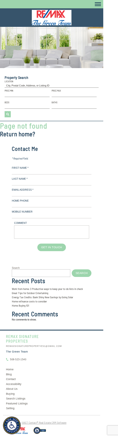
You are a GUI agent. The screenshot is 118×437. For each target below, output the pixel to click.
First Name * (20, 168)
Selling (10, 408)
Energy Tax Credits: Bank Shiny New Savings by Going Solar (42, 297)
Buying (10, 393)
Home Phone (20, 200)
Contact (11, 379)
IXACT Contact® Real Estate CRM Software (44, 422)
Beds (7, 102)
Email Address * (22, 189)
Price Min (9, 90)
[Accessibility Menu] (12, 425)
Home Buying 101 (20, 305)
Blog (9, 374)
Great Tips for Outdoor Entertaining (30, 293)
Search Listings (15, 398)
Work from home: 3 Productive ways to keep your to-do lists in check (47, 289)
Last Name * (20, 179)
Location (9, 81)
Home (10, 369)
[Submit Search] (8, 114)
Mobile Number (22, 211)
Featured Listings (17, 403)
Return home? (17, 134)
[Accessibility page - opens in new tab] (39, 431)
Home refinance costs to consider (29, 301)
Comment (20, 223)
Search (16, 268)
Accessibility (14, 384)
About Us (12, 388)
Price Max (56, 90)
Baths (54, 102)
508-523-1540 (18, 359)
